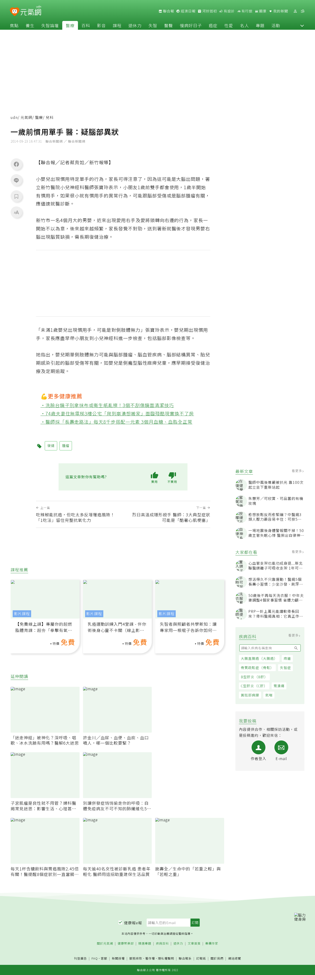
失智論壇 (50, 25)
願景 (262, 11)
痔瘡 (287, 658)
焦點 (14, 25)
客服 (104, 958)
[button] (302, 25)
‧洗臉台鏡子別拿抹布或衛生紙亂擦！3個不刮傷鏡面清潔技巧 (107, 405)
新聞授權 (118, 958)
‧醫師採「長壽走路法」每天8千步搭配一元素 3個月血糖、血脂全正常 (117, 421)
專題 (260, 25)
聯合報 (168, 11)
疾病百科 (162, 943)
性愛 (228, 25)
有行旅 (247, 11)
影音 (101, 25)
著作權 (150, 958)
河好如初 (209, 11)
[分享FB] (16, 164)
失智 (153, 25)
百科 (85, 25)
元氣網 (26, 117)
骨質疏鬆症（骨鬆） (257, 667)
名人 (244, 25)
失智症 (285, 667)
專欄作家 (211, 943)
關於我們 (217, 958)
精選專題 (144, 943)
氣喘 (269, 695)
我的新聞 (280, 11)
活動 (275, 25)
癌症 (213, 25)
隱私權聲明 (166, 958)
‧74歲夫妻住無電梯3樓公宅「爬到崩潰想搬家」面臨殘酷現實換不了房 (117, 413)
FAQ (95, 958)
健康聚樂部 (126, 943)
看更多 (297, 471)
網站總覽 (234, 958)
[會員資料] (295, 11)
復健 (51, 445)
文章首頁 (194, 943)
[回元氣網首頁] (31, 11)
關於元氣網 (105, 943)
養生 (30, 25)
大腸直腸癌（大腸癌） (259, 658)
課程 (117, 25)
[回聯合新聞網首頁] (14, 11)
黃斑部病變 (250, 695)
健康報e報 (133, 922)
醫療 (70, 25)
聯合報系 (185, 958)
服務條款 (135, 958)
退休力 (135, 25)
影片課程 (22, 613)
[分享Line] (16, 180)
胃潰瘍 (279, 685)
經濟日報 (188, 11)
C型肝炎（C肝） (254, 685)
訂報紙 (201, 958)
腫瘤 (65, 445)
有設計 (229, 11)
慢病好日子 (191, 25)
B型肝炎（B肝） (254, 676)
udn (14, 117)
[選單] (302, 11)
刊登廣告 (80, 958)
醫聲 (168, 25)
